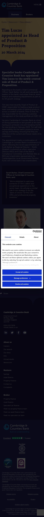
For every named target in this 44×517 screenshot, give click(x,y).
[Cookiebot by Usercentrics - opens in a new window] (33, 231)
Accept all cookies (22, 272)
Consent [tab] (8, 237)
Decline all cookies (22, 284)
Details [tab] (22, 237)
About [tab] (36, 237)
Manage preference (21, 278)
